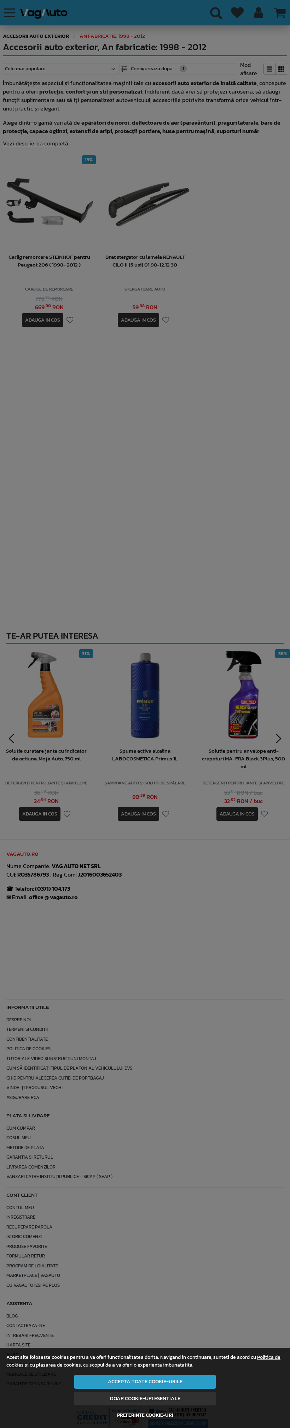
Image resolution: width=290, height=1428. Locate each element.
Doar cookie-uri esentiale (145, 1398)
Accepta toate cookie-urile (145, 1381)
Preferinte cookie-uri (145, 1415)
